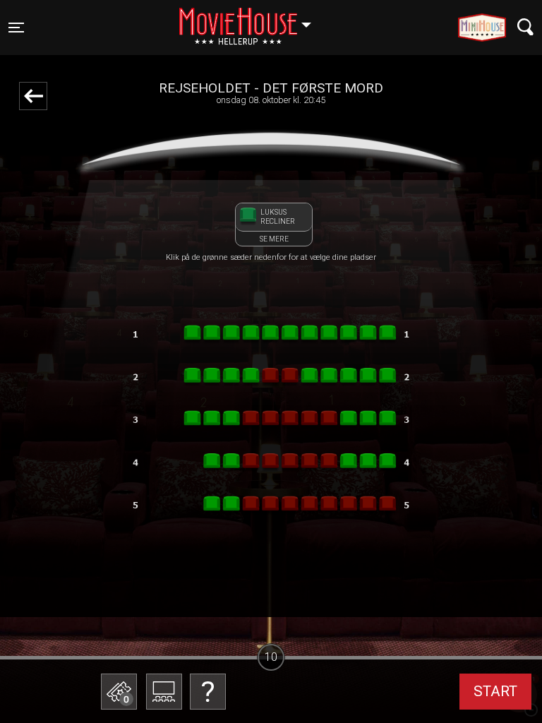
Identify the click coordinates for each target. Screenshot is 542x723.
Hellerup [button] (252, 19)
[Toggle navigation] (525, 27)
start (495, 691)
